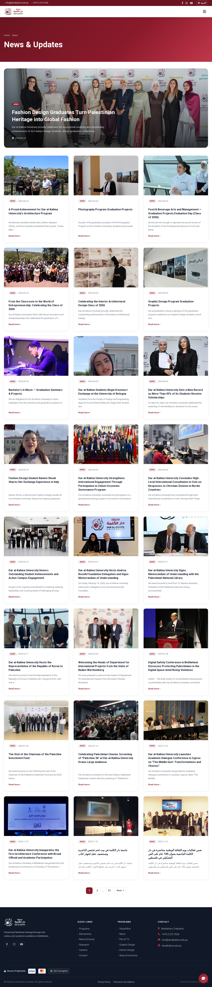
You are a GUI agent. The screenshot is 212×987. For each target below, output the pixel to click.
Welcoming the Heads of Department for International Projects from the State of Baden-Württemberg (104, 666)
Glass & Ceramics (128, 955)
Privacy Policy (104, 982)
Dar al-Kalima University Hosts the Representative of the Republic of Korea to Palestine (36, 666)
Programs (84, 928)
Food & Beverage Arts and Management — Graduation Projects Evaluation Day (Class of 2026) (174, 213)
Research (84, 944)
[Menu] (204, 11)
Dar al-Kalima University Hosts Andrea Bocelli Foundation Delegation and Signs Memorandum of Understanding (103, 574)
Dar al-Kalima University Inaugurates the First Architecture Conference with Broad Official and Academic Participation (35, 854)
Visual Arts (125, 928)
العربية (203, 3)
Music (122, 934)
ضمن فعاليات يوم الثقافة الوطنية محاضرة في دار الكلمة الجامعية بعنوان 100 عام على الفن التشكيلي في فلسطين (175, 854)
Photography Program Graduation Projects (105, 209)
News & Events (87, 939)
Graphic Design (127, 944)
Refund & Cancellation (124, 982)
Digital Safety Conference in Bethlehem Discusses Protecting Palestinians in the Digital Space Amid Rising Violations (173, 666)
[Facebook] (182, 3)
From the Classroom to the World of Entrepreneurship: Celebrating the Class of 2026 (36, 305)
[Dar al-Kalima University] (16, 12)
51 (109, 890)
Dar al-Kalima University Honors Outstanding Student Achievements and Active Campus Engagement (33, 574)
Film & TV (124, 939)
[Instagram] (187, 3)
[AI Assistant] (203, 978)
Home (7, 35)
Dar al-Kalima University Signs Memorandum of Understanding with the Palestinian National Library (173, 574)
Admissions (85, 934)
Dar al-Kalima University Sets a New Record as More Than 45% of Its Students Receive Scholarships (175, 393)
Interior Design (126, 950)
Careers (83, 950)
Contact (83, 955)
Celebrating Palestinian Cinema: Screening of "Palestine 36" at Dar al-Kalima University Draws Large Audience (105, 758)
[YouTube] (191, 3)
